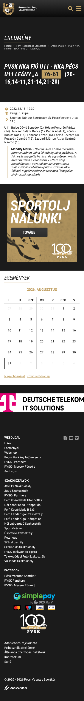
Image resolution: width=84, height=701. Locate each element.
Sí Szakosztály (13, 542)
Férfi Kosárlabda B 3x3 (19, 509)
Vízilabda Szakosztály (18, 561)
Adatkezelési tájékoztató (20, 643)
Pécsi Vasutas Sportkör (20, 576)
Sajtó (7, 662)
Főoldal (8, 46)
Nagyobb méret (14, 376)
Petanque (10, 537)
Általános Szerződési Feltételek (24, 652)
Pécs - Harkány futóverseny (22, 457)
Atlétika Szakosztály (17, 486)
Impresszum (12, 657)
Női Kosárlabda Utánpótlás (22, 505)
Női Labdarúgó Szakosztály (22, 523)
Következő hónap (38, 376)
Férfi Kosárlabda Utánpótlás (31, 46)
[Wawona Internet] (42, 688)
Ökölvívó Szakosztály (18, 533)
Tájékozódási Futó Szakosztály (24, 556)
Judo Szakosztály (16, 491)
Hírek (7, 443)
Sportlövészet (13, 528)
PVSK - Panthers (15, 462)
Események (11, 448)
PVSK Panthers (14, 580)
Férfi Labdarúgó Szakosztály (23, 514)
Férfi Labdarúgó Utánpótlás (22, 519)
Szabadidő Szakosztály (19, 547)
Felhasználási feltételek (19, 648)
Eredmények (57, 46)
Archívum (10, 471)
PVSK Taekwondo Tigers (20, 552)
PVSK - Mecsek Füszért (19, 466)
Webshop (10, 452)
